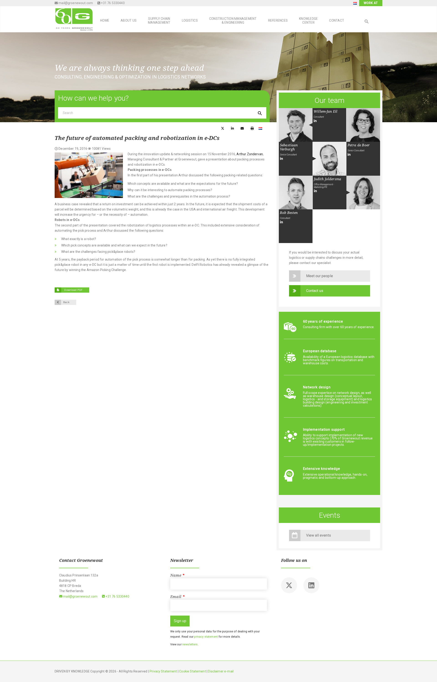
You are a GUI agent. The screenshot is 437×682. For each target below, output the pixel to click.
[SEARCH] (366, 22)
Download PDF (73, 290)
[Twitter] (289, 585)
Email (177, 597)
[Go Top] (428, 672)
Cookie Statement (192, 671)
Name (177, 575)
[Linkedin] (311, 585)
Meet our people (319, 276)
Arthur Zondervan (249, 154)
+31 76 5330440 (112, 3)
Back (66, 302)
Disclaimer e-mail (221, 671)
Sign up (180, 621)
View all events (318, 535)
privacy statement (206, 636)
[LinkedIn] (315, 121)
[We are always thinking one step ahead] (74, 18)
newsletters (190, 644)
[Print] (252, 128)
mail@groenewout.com (75, 3)
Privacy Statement (163, 671)
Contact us (314, 291)
